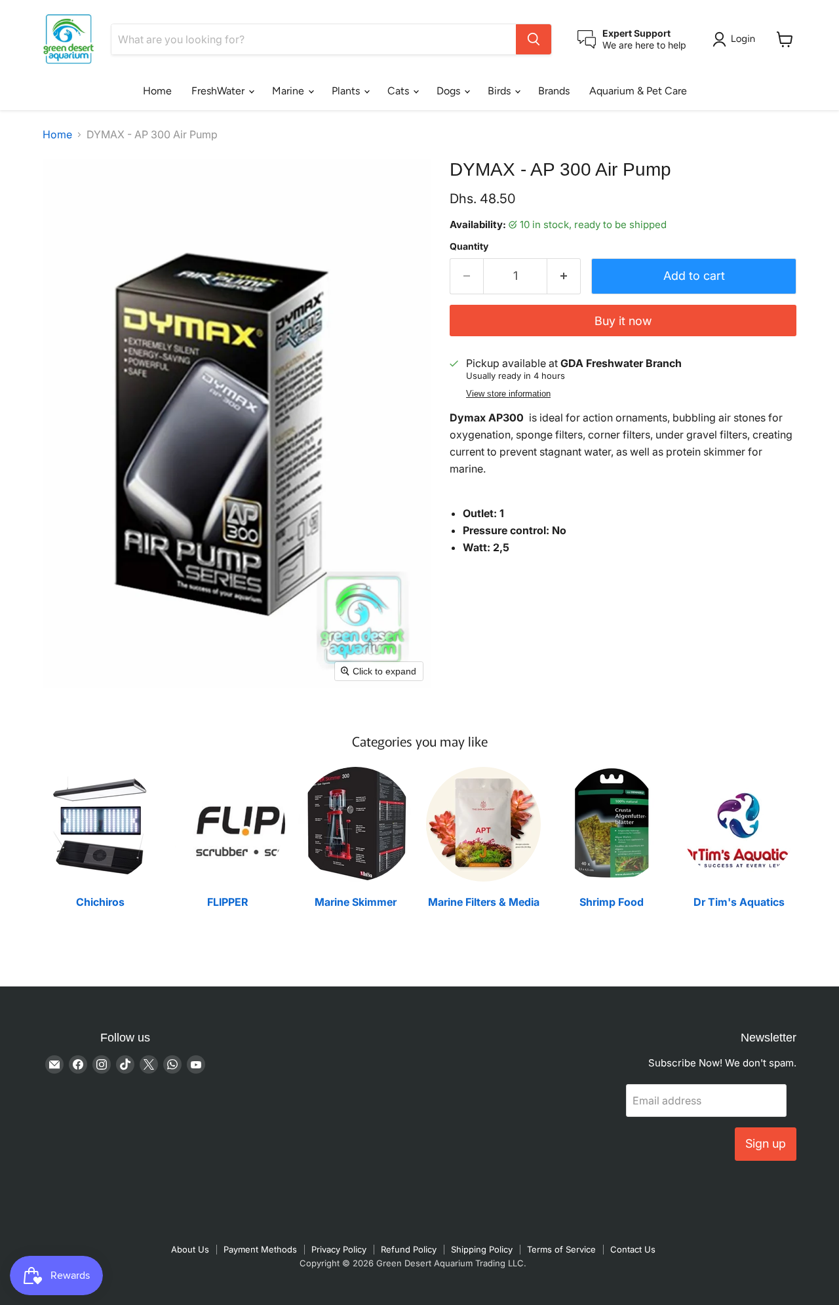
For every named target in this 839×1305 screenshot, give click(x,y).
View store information (508, 394)
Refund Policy (409, 1249)
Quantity (469, 246)
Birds (500, 91)
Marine (289, 91)
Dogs (450, 91)
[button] (736, 39)
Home (157, 91)
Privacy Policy (338, 1249)
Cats (399, 91)
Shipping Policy (482, 1249)
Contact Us (632, 1249)
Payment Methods (260, 1249)
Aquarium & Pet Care (638, 91)
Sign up (765, 1143)
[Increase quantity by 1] (564, 276)
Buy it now (623, 321)
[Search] (533, 39)
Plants (347, 91)
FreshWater (219, 91)
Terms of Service (561, 1249)
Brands (554, 91)
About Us (190, 1249)
